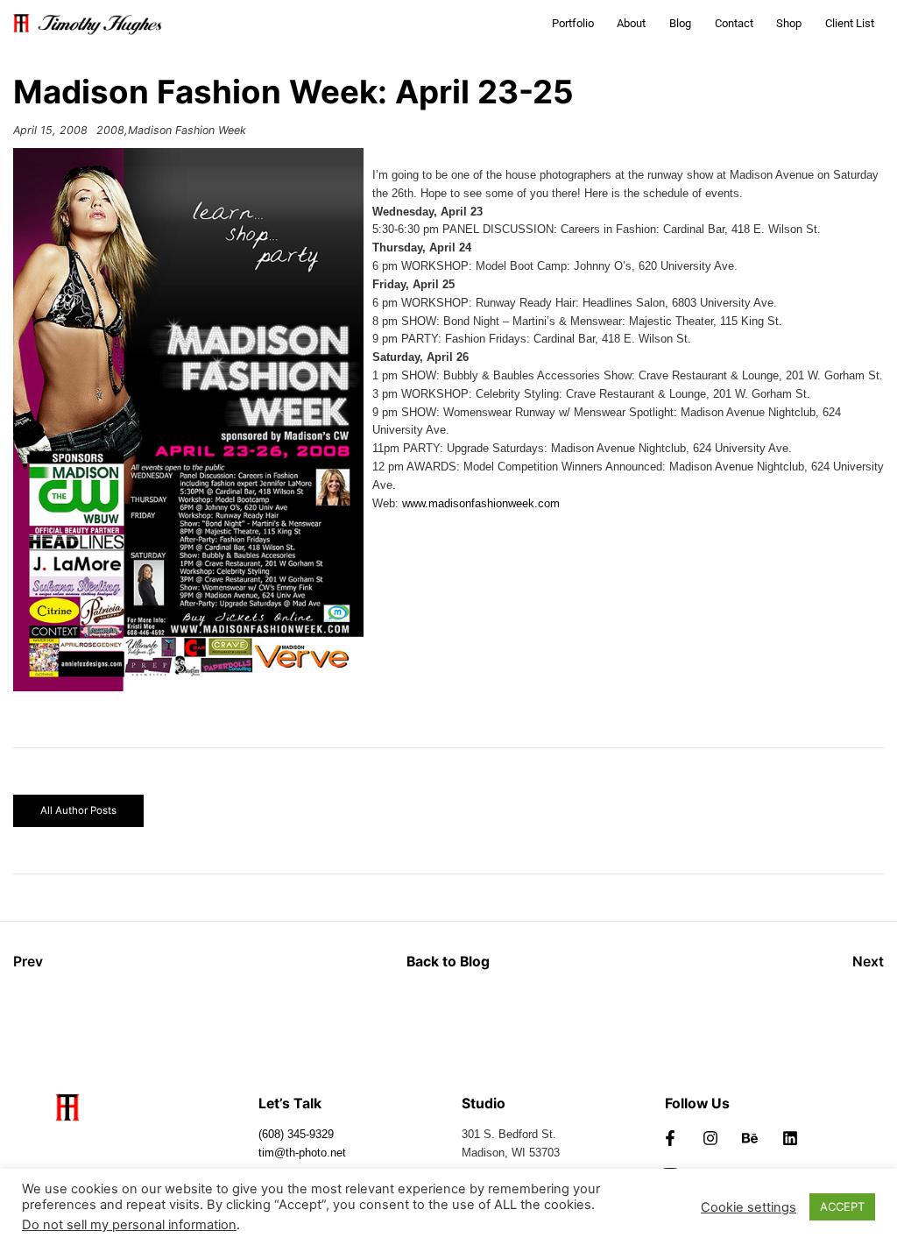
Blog (680, 23)
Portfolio (573, 23)
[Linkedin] (790, 1138)
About (631, 23)
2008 (110, 130)
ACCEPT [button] (842, 1206)
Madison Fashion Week (187, 130)
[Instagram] (710, 1138)
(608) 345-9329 (296, 1134)
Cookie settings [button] (748, 1207)
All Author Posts (78, 810)
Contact (734, 23)
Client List (849, 23)
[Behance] (749, 1138)
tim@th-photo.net (302, 1153)
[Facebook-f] (670, 1138)
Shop (789, 23)
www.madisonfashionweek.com (481, 504)
